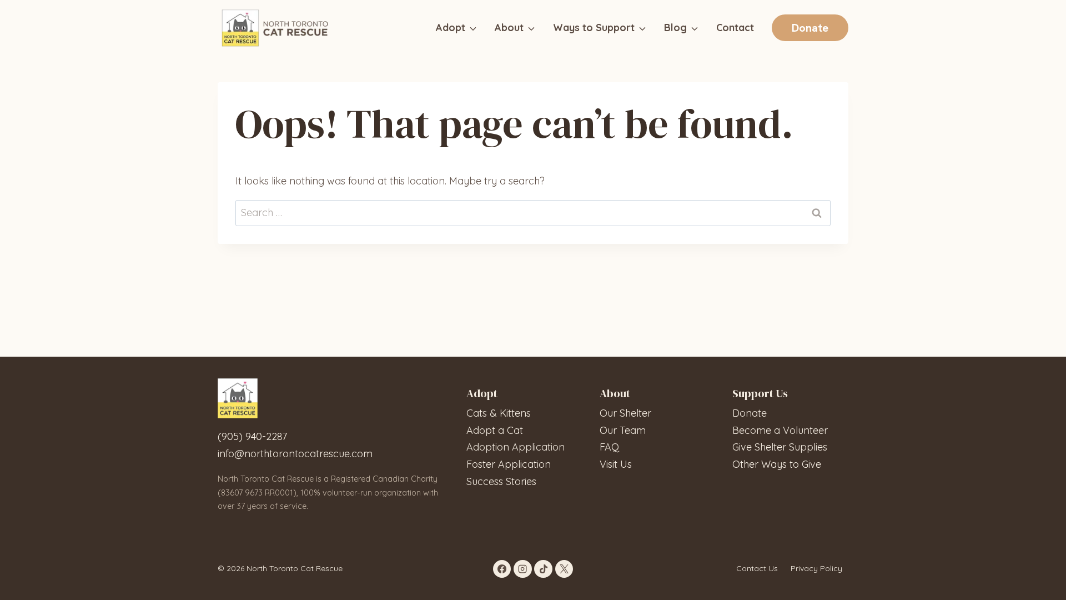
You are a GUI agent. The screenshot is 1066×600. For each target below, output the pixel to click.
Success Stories (501, 481)
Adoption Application (515, 447)
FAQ (609, 447)
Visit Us (616, 464)
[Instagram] (522, 569)
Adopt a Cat (494, 430)
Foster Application (508, 464)
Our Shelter (625, 413)
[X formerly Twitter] (564, 569)
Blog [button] (675, 27)
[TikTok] (543, 569)
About (509, 27)
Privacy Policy (816, 568)
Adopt (450, 27)
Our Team (623, 430)
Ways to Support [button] (594, 27)
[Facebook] (502, 569)
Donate (749, 413)
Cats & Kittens (498, 413)
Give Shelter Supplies (779, 447)
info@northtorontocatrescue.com (295, 453)
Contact (735, 27)
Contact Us (757, 568)
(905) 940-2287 (252, 436)
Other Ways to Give (776, 464)
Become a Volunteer (780, 430)
